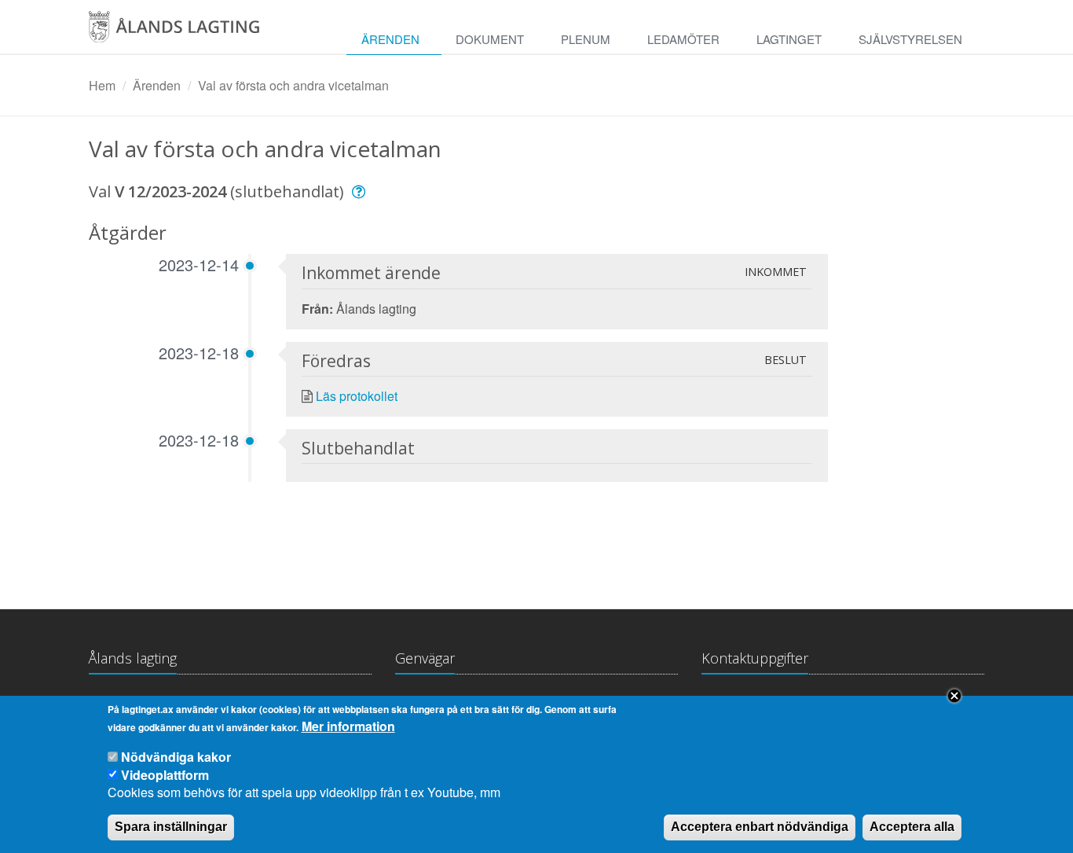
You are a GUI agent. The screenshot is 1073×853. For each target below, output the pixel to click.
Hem (102, 85)
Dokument (490, 39)
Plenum (585, 39)
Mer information (348, 726)
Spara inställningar (171, 826)
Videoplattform (165, 774)
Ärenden (390, 39)
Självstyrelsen (910, 39)
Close (954, 695)
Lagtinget (789, 39)
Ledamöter (683, 39)
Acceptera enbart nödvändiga (759, 826)
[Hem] (191, 32)
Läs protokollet (356, 396)
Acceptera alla (912, 826)
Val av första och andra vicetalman (293, 85)
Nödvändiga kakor (176, 757)
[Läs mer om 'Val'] (361, 191)
